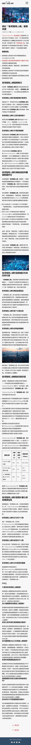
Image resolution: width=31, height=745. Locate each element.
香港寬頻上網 (21, 43)
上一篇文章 (15, 725)
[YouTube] (19, 742)
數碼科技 (5, 32)
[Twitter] (14, 742)
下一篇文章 (15, 730)
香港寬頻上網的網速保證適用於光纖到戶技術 (15, 60)
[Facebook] (12, 742)
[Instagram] (17, 742)
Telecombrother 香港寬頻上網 (12, 35)
